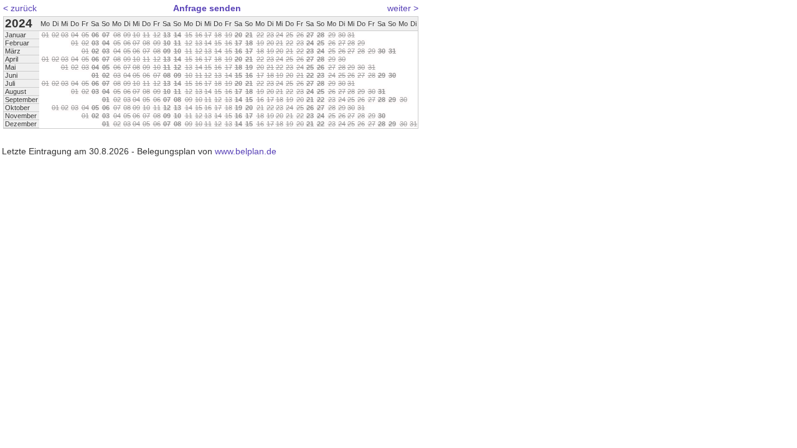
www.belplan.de (245, 151)
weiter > (402, 8)
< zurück (20, 8)
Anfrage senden (207, 8)
